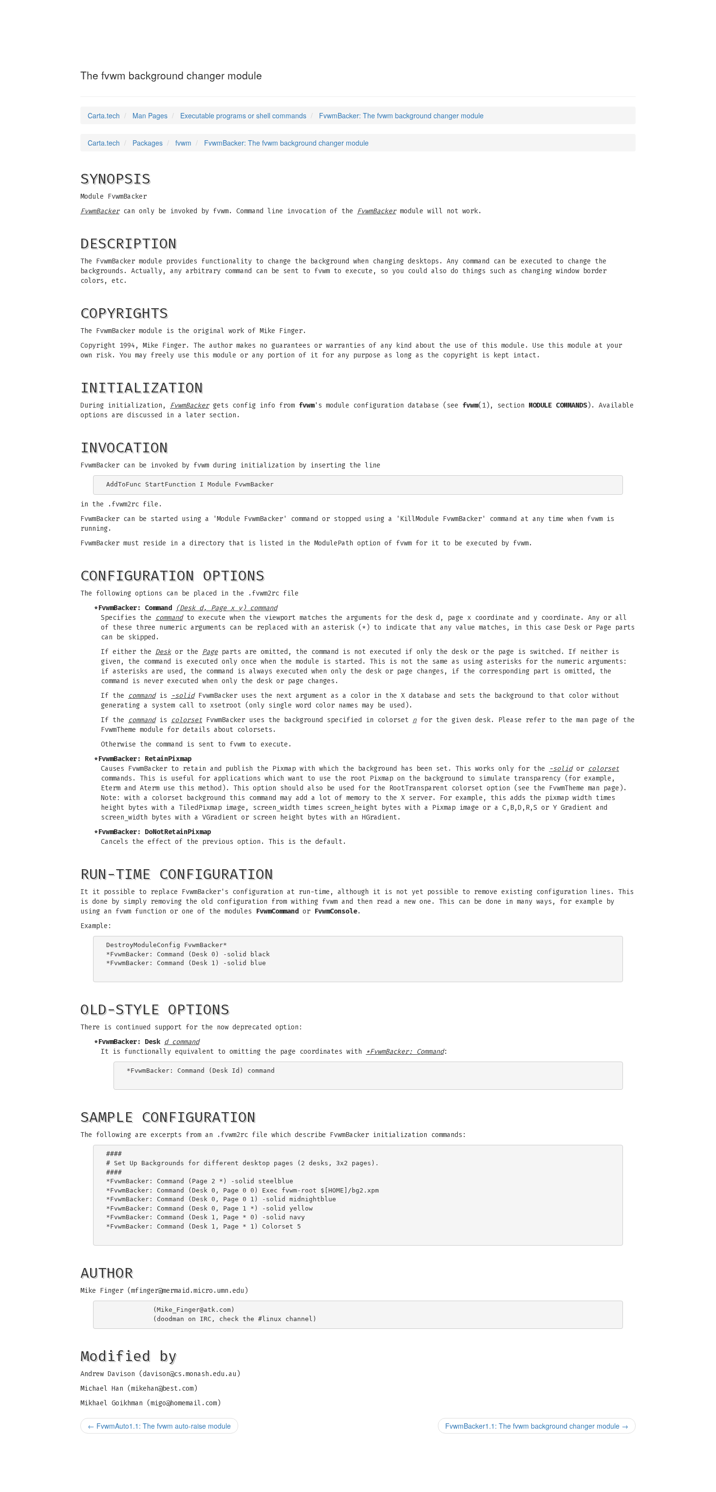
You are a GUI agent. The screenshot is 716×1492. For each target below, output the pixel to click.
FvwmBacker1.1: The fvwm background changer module (536, 1426)
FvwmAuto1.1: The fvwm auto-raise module (159, 1426)
